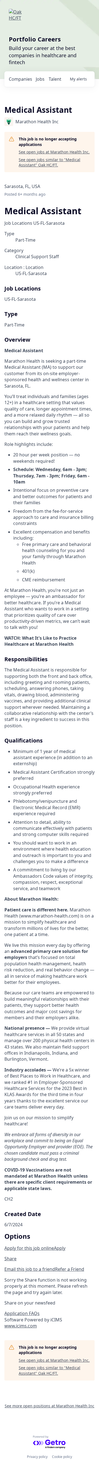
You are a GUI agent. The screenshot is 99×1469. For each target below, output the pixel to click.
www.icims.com (20, 1326)
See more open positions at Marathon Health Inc (49, 1405)
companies (20, 79)
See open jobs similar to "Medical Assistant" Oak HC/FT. (49, 162)
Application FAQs (22, 1313)
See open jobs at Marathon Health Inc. (54, 152)
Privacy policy (37, 1456)
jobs (40, 79)
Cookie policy (62, 1456)
